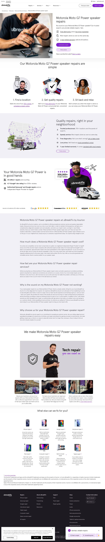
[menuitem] (31, 5)
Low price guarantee (10, 475)
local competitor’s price (85, 143)
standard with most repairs (92, 147)
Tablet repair (77, 454)
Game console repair (60, 454)
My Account (101, 1)
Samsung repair (44, 429)
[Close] (52, 528)
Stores (93, 1)
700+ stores (27, 104)
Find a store (62, 151)
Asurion (3, 1)
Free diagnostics (65, 32)
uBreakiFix (8, 1)
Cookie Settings (10, 537)
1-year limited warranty (67, 40)
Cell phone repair (77, 429)
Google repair (60, 429)
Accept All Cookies (47, 537)
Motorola (11, 10)
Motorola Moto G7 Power (21, 10)
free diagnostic (50, 104)
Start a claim (76, 54)
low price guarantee (81, 32)
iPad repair (27, 454)
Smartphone (5, 10)
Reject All (36, 537)
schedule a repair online (22, 106)
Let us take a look (93, 139)
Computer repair (43, 454)
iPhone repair (27, 429)
